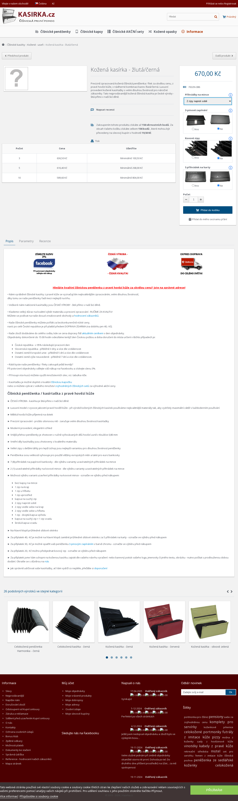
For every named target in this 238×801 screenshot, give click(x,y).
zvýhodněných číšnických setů (72, 386)
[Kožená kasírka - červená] (164, 622)
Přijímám (214, 790)
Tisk (97, 141)
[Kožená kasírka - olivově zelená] (209, 622)
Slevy (9, 691)
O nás (9, 722)
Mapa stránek (13, 763)
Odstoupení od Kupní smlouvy (23, 709)
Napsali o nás (130, 683)
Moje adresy (72, 704)
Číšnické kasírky (16, 44)
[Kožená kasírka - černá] (119, 622)
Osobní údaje (73, 709)
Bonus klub (12, 736)
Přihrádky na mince (197, 94)
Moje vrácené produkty (78, 695)
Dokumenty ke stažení (18, 750)
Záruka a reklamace (17, 713)
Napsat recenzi (105, 109)
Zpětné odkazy (14, 741)
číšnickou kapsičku (61, 382)
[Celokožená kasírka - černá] (73, 622)
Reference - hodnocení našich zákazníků (29, 759)
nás (47, 561)
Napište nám (13, 700)
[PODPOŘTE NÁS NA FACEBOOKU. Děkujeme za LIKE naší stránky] (44, 254)
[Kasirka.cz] (29, 10)
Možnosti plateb (15, 745)
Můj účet (68, 683)
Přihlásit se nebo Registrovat (221, 3)
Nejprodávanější (15, 695)
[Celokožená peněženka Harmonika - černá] (28, 622)
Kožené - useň (35, 44)
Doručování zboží (15, 704)
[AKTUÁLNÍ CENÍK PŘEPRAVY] (191, 254)
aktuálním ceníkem (92, 333)
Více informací (9, 796)
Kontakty (11, 727)
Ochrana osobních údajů (19, 731)
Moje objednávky (75, 691)
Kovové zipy (192, 138)
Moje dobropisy (74, 700)
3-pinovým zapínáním (81, 544)
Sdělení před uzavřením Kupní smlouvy (28, 718)
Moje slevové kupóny (77, 713)
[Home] (3, 44)
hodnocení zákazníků (86, 315)
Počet (186, 194)
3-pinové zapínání (196, 110)
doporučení (100, 568)
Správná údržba (15, 754)
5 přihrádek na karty (198, 167)
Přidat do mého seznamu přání (209, 219)
